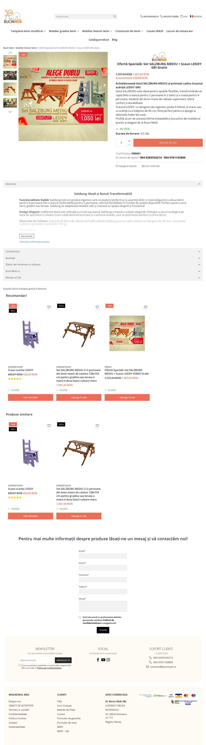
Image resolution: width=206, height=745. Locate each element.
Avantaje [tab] (10, 258)
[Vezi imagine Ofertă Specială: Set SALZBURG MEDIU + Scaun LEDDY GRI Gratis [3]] (10, 103)
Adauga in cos (168, 142)
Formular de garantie (68, 718)
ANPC (60, 726)
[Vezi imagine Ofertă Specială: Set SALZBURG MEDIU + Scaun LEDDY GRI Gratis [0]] (10, 61)
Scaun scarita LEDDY (20, 370)
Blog (114, 39)
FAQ (59, 701)
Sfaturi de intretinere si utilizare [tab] (23, 264)
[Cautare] (115, 16)
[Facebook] (98, 660)
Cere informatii (152, 166)
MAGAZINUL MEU (19, 694)
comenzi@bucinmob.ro (163, 666)
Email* (82, 551)
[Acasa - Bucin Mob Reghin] (19, 16)
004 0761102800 (163, 662)
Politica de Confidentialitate (49, 668)
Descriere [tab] (11, 183)
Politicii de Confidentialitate (98, 621)
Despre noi (15, 701)
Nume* (82, 562)
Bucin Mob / (9, 47)
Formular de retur (67, 722)
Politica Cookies (17, 718)
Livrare (61, 714)
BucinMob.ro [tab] (13, 271)
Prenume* (84, 574)
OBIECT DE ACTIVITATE (21, 705)
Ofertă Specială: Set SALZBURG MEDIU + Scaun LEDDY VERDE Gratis (127, 371)
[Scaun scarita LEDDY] (30, 333)
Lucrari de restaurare (179, 31)
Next (10, 111)
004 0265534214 (163, 657)
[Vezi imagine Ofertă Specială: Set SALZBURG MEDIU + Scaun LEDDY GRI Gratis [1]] (10, 75)
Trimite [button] (103, 630)
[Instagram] (108, 660)
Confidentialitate (18, 714)
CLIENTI (61, 694)
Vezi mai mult (26, 236)
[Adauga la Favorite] (49, 307)
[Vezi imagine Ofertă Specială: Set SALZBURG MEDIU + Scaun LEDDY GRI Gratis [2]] (10, 89)
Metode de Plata (66, 709)
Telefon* (83, 586)
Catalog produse (99, 39)
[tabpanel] (63, 96)
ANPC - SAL (63, 731)
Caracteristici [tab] (13, 251)
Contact (13, 722)
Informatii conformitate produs (34, 241)
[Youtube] (103, 660)
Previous (10, 53)
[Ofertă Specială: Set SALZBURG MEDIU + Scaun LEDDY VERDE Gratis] (127, 333)
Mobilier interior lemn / (27, 47)
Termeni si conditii (19, 709)
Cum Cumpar (64, 705)
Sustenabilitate (17, 726)
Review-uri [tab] (13, 277)
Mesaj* (82, 598)
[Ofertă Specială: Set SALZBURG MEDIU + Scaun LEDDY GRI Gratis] (63, 96)
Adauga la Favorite (127, 166)
